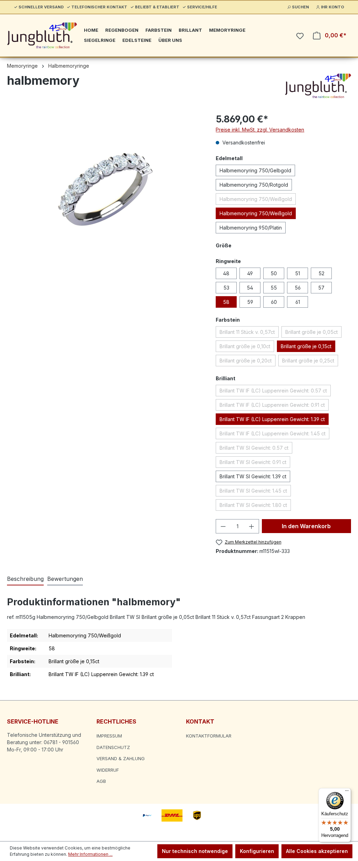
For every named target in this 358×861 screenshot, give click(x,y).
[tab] (25, 579)
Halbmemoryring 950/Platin (251, 228)
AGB (101, 781)
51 (297, 273)
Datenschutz (113, 747)
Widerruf (107, 770)
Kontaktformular (208, 736)
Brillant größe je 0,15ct (306, 346)
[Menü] (347, 792)
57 (321, 288)
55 (274, 288)
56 (298, 288)
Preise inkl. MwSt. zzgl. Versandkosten (260, 130)
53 (226, 288)
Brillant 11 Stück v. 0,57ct (249, 333)
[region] (104, 187)
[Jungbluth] (318, 86)
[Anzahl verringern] (223, 526)
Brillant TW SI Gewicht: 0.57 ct (256, 449)
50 (274, 273)
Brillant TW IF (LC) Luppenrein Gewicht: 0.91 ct (274, 406)
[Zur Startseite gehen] (42, 35)
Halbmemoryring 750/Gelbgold (255, 170)
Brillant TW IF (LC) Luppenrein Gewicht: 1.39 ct (272, 419)
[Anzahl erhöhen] (251, 526)
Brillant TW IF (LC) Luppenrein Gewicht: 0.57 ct (275, 392)
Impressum (109, 736)
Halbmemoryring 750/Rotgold (254, 185)
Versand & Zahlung (120, 758)
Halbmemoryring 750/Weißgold (258, 200)
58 (226, 302)
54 (250, 288)
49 (250, 273)
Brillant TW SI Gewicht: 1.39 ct (253, 476)
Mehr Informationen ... (90, 854)
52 (321, 273)
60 (274, 302)
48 (226, 273)
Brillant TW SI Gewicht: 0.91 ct (255, 463)
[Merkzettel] (300, 36)
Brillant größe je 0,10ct (247, 347)
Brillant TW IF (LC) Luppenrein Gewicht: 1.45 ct (274, 434)
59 (250, 302)
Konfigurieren (257, 851)
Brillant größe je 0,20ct (247, 362)
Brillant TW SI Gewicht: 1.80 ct (255, 506)
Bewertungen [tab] (65, 578)
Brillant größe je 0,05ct (313, 333)
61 (297, 302)
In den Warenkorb (306, 526)
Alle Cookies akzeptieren (317, 851)
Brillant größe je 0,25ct (310, 362)
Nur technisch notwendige (195, 851)
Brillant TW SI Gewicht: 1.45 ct (255, 492)
